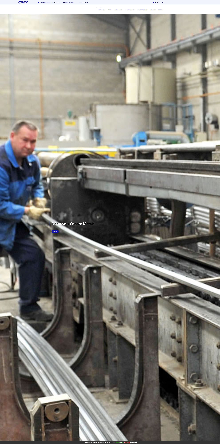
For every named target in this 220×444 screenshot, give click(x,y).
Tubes (109, 9)
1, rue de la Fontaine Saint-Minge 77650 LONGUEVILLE (49, 2)
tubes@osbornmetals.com (69, 2)
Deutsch (104, 7)
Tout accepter (119, 442)
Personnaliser (133, 442)
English (101, 7)
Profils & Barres (118, 9)
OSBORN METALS (101, 9)
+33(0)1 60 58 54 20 (84, 2)
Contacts (160, 9)
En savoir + (55, 231)
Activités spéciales (129, 9)
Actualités (153, 9)
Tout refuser (126, 442)
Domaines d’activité (142, 9)
